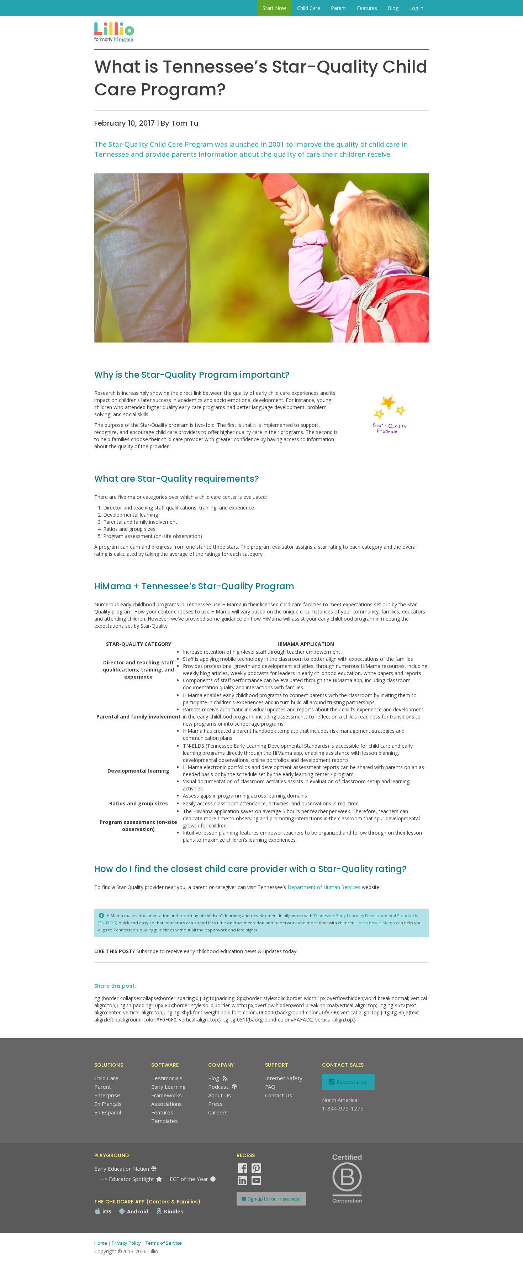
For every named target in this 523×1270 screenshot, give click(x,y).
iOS (106, 1211)
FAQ (270, 1086)
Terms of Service (164, 1243)
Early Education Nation (122, 1168)
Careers (218, 1112)
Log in (416, 8)
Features (367, 8)
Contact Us (278, 1095)
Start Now (274, 8)
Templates (164, 1120)
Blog (393, 8)
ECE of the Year (190, 1178)
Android (137, 1211)
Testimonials (167, 1078)
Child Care (308, 8)
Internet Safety (283, 1078)
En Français (108, 1103)
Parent (338, 8)
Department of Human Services (323, 887)
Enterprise (107, 1095)
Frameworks (166, 1095)
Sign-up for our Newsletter (273, 1199)
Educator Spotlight (132, 1178)
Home (100, 1243)
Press (215, 1103)
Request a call (352, 1081)
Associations (166, 1103)
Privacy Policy (126, 1243)
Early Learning (168, 1086)
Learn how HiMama (376, 922)
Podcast (218, 1086)
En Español (107, 1112)
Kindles (173, 1211)
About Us (219, 1095)
